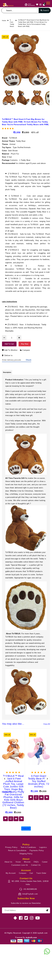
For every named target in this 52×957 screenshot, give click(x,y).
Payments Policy (37, 850)
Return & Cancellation (17, 850)
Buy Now (24, 344)
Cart (31, 873)
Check (28, 360)
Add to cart (9, 344)
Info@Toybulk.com (30, 894)
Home (4, 20)
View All (46, 724)
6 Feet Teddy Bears (12, 23)
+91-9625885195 (30, 889)
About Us (8, 862)
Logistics (43, 847)
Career (44, 862)
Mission (27, 862)
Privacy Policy (11, 847)
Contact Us (36, 865)
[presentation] (4, 778)
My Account (11, 873)
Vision (18, 862)
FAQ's (36, 862)
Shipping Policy (26, 854)
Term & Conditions (28, 847)
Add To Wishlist (10, 350)
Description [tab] (7, 372)
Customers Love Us (19, 865)
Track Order (41, 873)
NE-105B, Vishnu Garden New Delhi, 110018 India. (30, 882)
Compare (26, 350)
